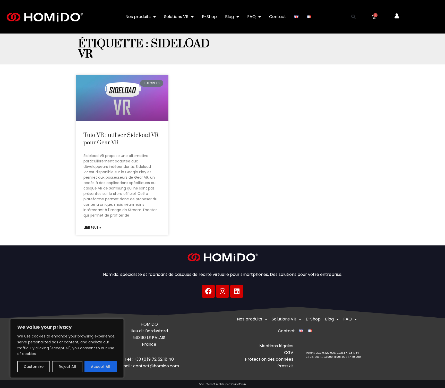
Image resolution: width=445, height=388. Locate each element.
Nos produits (138, 17)
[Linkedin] (236, 291)
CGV (288, 353)
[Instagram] (222, 291)
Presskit (285, 366)
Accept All (100, 366)
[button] (353, 17)
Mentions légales (276, 346)
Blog (229, 17)
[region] (67, 348)
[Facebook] (208, 291)
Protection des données (269, 359)
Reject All (67, 366)
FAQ (251, 17)
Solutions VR (176, 17)
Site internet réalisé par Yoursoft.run (222, 384)
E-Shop (209, 17)
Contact (277, 17)
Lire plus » (92, 228)
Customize (34, 366)
